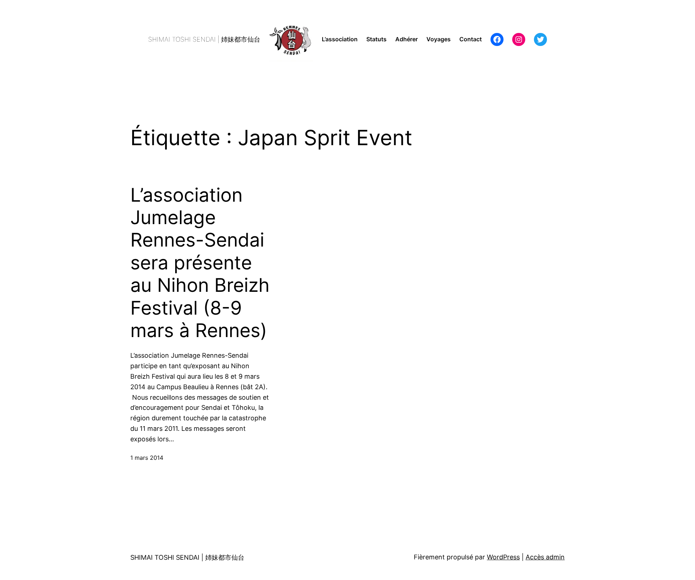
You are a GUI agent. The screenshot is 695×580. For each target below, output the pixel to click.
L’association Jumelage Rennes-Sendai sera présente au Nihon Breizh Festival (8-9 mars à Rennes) (200, 263)
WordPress (503, 557)
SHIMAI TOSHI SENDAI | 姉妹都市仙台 (204, 39)
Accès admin (545, 557)
